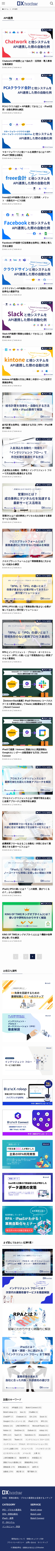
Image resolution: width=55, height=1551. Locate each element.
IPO (44, 1421)
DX (33, 1417)
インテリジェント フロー (37, 1440)
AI (6, 1408)
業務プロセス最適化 (12, 1462)
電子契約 (32, 1472)
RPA (7, 1435)
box (23, 1412)
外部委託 (37, 1458)
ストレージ (27, 1449)
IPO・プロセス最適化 (11, 1510)
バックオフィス (43, 1449)
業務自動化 (23, 1467)
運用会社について (18, 1539)
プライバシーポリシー (15, 1542)
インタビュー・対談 (11, 1526)
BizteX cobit (35, 1514)
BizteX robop (10, 1412)
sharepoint (44, 1435)
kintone (8, 1426)
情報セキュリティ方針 (35, 1539)
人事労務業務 (9, 1458)
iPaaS (33, 1421)
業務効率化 (31, 1462)
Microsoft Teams (40, 1426)
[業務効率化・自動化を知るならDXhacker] (27, 3)
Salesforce (30, 1435)
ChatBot (33, 1412)
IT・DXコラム (8, 1522)
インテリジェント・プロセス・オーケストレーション (25, 1444)
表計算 (20, 1472)
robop (43, 1430)
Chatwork (21, 1417)
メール (27, 1453)
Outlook (32, 1430)
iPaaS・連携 (7, 1518)
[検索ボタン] (51, 3)
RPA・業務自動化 (10, 1514)
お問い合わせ (31, 1542)
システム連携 (10, 1449)
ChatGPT (8, 1417)
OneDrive (19, 1430)
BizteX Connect (33, 1408)
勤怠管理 (24, 1458)
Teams (18, 1440)
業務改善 (9, 1467)
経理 (35, 1467)
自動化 (8, 1472)
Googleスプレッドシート (14, 1421)
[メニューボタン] (3, 3)
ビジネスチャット (11, 1453)
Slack (7, 1440)
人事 (37, 1453)
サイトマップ (43, 1542)
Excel (43, 1417)
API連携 (17, 1408)
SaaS (18, 1435)
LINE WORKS (22, 1426)
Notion (7, 1430)
